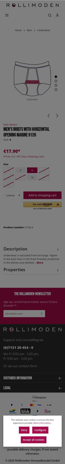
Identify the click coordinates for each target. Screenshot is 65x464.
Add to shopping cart (42, 195)
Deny (24, 430)
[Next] (57, 115)
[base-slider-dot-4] (56, 89)
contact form (28, 366)
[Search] (49, 15)
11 (44, 177)
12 (8, 184)
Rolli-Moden (10, 124)
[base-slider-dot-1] (56, 76)
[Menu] (6, 15)
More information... (42, 422)
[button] (42, 206)
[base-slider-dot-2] (56, 81)
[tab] (31, 254)
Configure (40, 430)
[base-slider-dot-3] (56, 85)
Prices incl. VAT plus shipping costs (23, 156)
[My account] (57, 15)
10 (32, 177)
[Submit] (41, 313)
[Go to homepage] (33, 5)
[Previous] (48, 115)
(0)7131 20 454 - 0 (18, 347)
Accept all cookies (33, 439)
